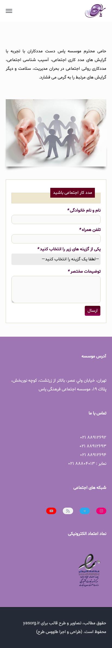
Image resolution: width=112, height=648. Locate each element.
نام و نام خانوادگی (84, 210)
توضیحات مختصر (84, 272)
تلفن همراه (90, 230)
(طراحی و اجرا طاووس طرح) (59, 632)
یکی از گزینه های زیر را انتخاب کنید (69, 249)
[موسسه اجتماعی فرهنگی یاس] (95, 11)
